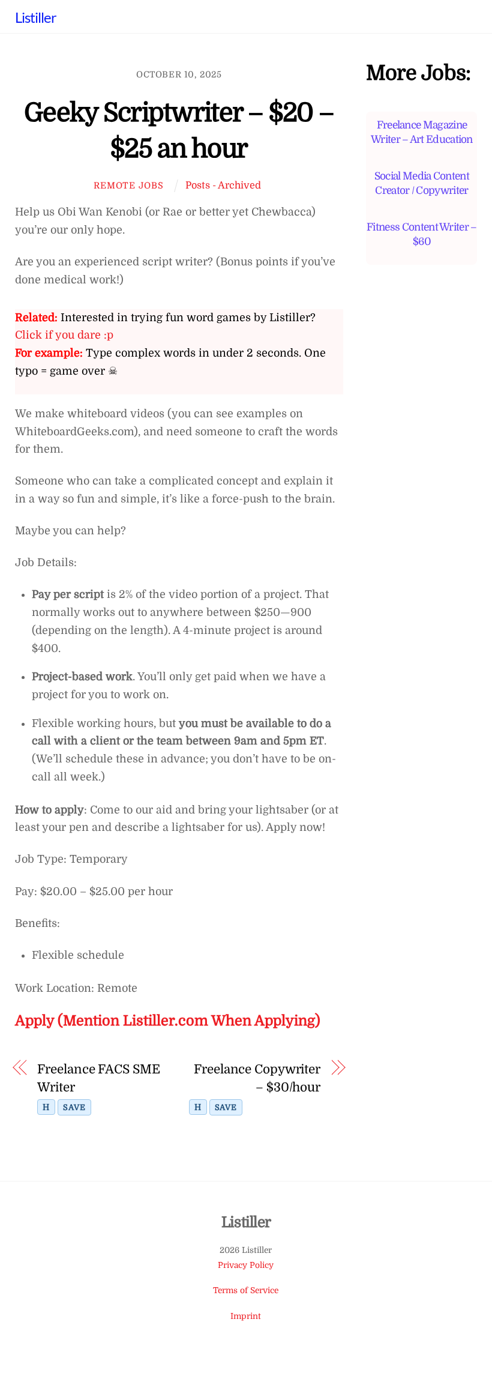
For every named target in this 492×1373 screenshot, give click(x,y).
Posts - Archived (223, 185)
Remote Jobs (128, 185)
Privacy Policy (246, 1265)
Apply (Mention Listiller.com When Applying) (167, 1021)
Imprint (245, 1316)
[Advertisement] (421, 505)
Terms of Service (245, 1290)
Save (74, 1107)
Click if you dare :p (64, 335)
